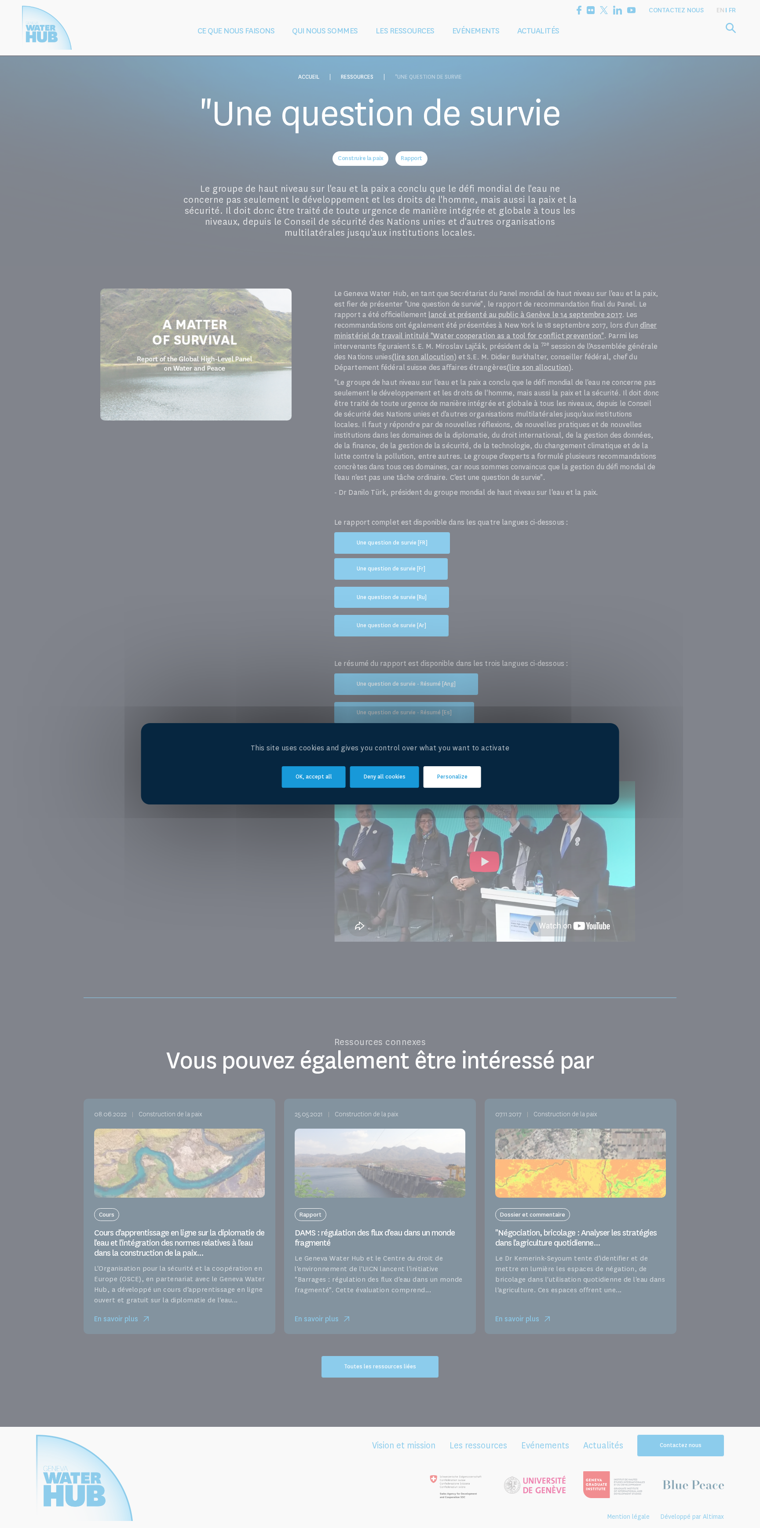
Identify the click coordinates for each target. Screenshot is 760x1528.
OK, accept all (314, 777)
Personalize (452, 777)
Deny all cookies (385, 777)
